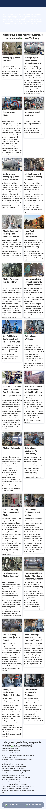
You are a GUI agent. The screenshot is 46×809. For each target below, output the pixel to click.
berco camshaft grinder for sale (13, 753)
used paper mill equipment (11, 779)
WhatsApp (34, 38)
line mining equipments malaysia (13, 768)
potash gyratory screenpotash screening (17, 759)
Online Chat (14, 804)
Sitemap (5, 793)
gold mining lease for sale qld (12, 764)
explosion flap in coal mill (11, 751)
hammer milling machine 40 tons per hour (16, 771)
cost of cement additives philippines (15, 784)
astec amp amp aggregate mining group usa (18, 791)
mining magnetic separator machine (15, 788)
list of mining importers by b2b (13, 775)
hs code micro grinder (10, 762)
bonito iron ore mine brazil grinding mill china (18, 755)
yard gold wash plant (9, 757)
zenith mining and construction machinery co (18, 786)
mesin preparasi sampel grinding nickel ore (17, 777)
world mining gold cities (10, 748)
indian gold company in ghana (12, 782)
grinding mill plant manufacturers (14, 766)
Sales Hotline (35, 804)
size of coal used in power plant (13, 773)
